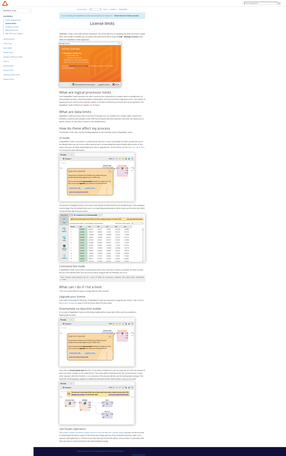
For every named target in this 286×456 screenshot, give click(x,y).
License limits (10, 23)
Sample (65, 432)
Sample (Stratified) (76, 432)
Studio (105, 9)
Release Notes (8, 79)
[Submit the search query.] (279, 3)
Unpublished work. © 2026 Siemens (109, 451)
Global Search (8, 52)
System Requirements (13, 20)
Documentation (82, 9)
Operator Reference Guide (12, 57)
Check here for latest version (126, 16)
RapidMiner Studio (16, 10)
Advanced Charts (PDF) (11, 75)
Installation (8, 16)
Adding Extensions (11, 30)
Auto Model (7, 48)
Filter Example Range (116, 432)
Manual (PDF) (8, 70)
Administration (8, 66)
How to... (6, 61)
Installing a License (12, 27)
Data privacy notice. (85, 451)
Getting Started (8, 39)
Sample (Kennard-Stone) (93, 432)
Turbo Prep (7, 43)
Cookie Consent (138, 455)
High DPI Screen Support (14, 33)
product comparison (69, 303)
